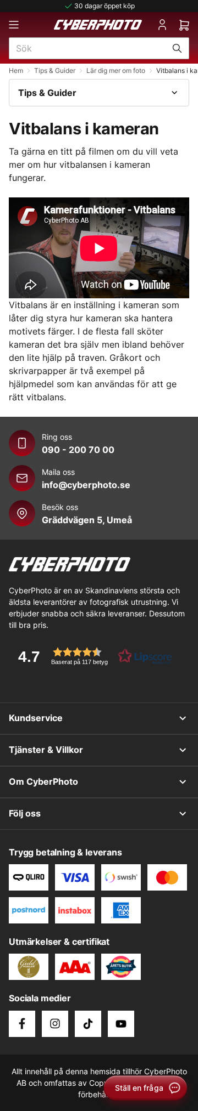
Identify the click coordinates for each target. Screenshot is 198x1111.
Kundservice (36, 717)
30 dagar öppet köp (104, 6)
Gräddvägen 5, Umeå (87, 519)
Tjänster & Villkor (46, 749)
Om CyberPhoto (43, 781)
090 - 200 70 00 (78, 449)
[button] (91, 656)
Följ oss (25, 813)
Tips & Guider (54, 70)
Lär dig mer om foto (115, 70)
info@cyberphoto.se (86, 484)
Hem (16, 70)
